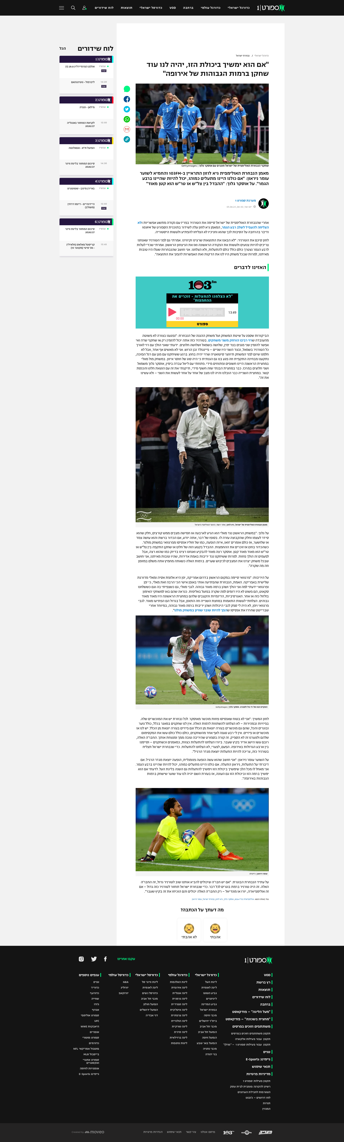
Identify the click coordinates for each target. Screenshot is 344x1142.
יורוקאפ (124, 993)
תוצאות (126, 8)
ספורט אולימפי (90, 1015)
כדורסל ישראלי (151, 8)
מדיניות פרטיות (258, 1074)
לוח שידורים (104, 8)
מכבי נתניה (210, 1048)
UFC (96, 1020)
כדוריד (95, 987)
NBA (125, 981)
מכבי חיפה (210, 1015)
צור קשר (190, 1131)
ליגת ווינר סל (150, 981)
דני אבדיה (152, 1015)
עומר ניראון (197, 899)
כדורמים (94, 1043)
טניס (266, 1052)
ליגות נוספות (179, 1043)
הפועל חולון (150, 1004)
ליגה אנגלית (179, 993)
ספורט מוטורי (90, 1037)
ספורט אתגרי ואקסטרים (91, 1061)
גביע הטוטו (210, 993)
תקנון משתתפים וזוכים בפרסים (250, 1033)
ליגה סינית (180, 1032)
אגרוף (95, 1009)
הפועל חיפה (209, 1037)
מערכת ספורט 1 (245, 200)
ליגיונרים (211, 998)
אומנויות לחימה (89, 1068)
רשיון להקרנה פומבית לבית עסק (250, 1086)
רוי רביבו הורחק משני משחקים (230, 340)
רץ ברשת (263, 982)
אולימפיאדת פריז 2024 (244, 899)
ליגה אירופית (179, 987)
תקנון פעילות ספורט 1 (256, 1080)
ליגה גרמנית (179, 998)
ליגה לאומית (209, 987)
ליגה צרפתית (179, 1015)
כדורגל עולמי (211, 8)
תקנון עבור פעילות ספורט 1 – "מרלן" (246, 1044)
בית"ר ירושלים (208, 1020)
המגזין (266, 1108)
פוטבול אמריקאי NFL (86, 1048)
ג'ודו (96, 1004)
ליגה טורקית (179, 1026)
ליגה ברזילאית (178, 1037)
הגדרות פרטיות (152, 1131)
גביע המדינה (209, 1004)
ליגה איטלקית (178, 1009)
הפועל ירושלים (149, 1009)
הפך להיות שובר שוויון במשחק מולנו (200, 610)
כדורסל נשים (150, 993)
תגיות (266, 1103)
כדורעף (94, 993)
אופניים (94, 1032)
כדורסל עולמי (118, 975)
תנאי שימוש (261, 1066)
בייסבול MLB (91, 1054)
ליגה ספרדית (179, 1004)
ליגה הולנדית (179, 1020)
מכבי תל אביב (208, 1026)
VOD (172, 8)
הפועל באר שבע (207, 1043)
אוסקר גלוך (229, 899)
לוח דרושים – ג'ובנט (258, 1097)
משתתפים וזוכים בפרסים (251, 1026)
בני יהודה (211, 1054)
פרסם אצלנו (207, 1131)
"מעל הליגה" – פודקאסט (251, 1012)
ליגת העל (211, 981)
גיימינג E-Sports (258, 1059)
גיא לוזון (219, 899)
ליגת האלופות (178, 981)
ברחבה (188, 8)
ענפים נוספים (89, 975)
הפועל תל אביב (207, 1032)
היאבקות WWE (90, 1026)
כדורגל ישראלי (239, 8)
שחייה (95, 998)
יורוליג (125, 987)
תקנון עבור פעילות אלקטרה (252, 1038)
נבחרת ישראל (243, 56)
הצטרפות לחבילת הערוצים (254, 1092)
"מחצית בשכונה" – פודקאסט (248, 1019)
